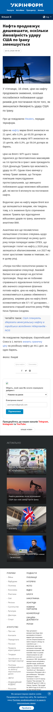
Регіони (11, 602)
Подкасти (31, 573)
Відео (29, 590)
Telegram (43, 422)
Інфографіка (32, 598)
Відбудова (12, 581)
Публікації (31, 577)
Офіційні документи (32, 618)
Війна (10, 577)
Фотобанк (20, 10)
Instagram (8, 424)
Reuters (29, 119)
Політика (12, 586)
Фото (29, 586)
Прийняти (26, 708)
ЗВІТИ (11, 678)
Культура (12, 611)
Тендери (12, 654)
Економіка (32, 364)
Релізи (29, 624)
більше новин (26, 429)
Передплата (13, 639)
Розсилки (12, 688)
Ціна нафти (19, 364)
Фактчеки (12, 594)
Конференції (32, 613)
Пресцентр (31, 10)
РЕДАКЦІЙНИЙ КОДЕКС (14, 683)
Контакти (12, 635)
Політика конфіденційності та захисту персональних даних (15, 669)
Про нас (11, 631)
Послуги (10, 10)
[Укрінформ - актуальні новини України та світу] (26, 4)
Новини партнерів (31, 608)
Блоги (29, 594)
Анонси (41, 10)
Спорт (11, 619)
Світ (10, 598)
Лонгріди (31, 603)
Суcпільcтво (13, 607)
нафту (16, 130)
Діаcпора (12, 615)
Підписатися (14, 411)
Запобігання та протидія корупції (16, 660)
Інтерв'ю (31, 581)
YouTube (21, 424)
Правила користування (14, 649)
